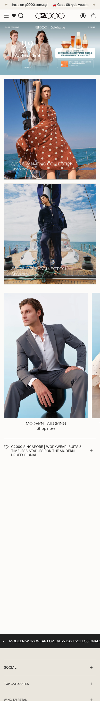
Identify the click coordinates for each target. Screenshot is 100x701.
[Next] (94, 4)
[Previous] (6, 4)
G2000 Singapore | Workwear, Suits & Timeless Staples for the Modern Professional (46, 451)
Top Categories (16, 684)
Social (10, 667)
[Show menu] (6, 15)
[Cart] (93, 15)
